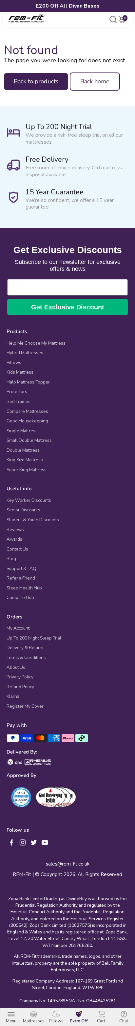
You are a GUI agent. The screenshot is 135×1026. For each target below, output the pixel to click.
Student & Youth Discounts (33, 520)
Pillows (14, 363)
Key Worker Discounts (29, 500)
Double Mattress (23, 450)
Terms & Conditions (26, 658)
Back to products (36, 81)
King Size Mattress (25, 460)
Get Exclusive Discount (67, 307)
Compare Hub (20, 598)
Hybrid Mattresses (25, 353)
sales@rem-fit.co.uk (67, 864)
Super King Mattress (27, 470)
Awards (14, 539)
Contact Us (17, 549)
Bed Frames (18, 402)
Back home (94, 81)
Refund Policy (20, 687)
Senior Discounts (23, 510)
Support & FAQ (21, 569)
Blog (11, 559)
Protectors (17, 392)
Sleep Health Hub (24, 588)
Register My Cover (25, 706)
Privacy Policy (20, 677)
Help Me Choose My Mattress (36, 343)
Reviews (15, 530)
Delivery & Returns (26, 648)
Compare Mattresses (27, 411)
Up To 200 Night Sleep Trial (34, 638)
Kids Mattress (20, 372)
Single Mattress (22, 431)
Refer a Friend (21, 578)
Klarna (13, 696)
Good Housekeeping (27, 421)
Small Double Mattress (29, 440)
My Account (18, 628)
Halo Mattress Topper (28, 382)
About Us (16, 667)
